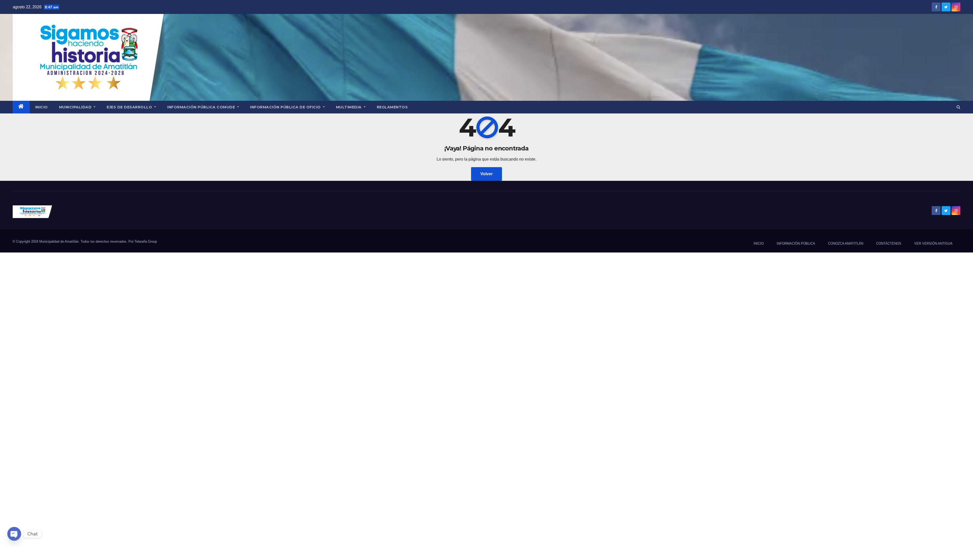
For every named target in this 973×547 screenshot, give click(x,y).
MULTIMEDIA (349, 107)
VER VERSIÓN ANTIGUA (933, 243)
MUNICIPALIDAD (76, 107)
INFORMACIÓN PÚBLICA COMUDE (201, 107)
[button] (958, 107)
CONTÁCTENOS (888, 243)
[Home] (21, 107)
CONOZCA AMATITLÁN (845, 243)
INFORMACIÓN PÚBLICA (796, 243)
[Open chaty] (14, 534)
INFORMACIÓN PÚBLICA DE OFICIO (286, 107)
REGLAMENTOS (392, 107)
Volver (486, 174)
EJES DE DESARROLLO (130, 107)
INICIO (41, 107)
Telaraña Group (146, 241)
